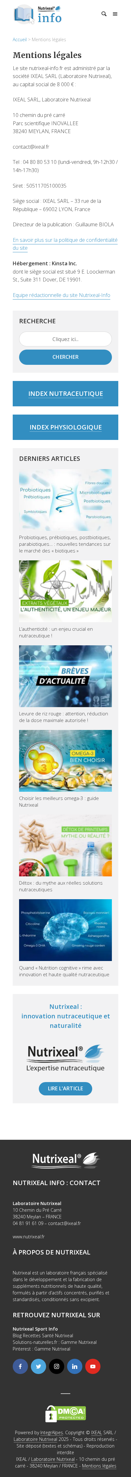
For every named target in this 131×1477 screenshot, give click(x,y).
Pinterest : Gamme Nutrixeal (41, 1349)
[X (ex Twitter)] (38, 1366)
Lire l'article (65, 1088)
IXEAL (96, 1432)
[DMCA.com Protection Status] (65, 1413)
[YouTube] (92, 1366)
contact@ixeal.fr (64, 1223)
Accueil (20, 39)
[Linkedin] (74, 1366)
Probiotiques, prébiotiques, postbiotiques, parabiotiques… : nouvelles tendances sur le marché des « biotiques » (65, 544)
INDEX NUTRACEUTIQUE (65, 393)
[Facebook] (20, 1366)
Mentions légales (99, 1466)
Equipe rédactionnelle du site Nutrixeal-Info (61, 295)
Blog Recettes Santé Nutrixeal (43, 1335)
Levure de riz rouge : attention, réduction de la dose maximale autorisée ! (63, 716)
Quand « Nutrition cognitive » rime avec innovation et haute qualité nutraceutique (64, 970)
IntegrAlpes (51, 1432)
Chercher (65, 356)
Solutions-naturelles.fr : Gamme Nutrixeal (55, 1342)
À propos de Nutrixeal (51, 1252)
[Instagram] (56, 1366)
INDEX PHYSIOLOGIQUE (66, 427)
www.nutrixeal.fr (29, 1237)
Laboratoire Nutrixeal (35, 1439)
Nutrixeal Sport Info (35, 1329)
